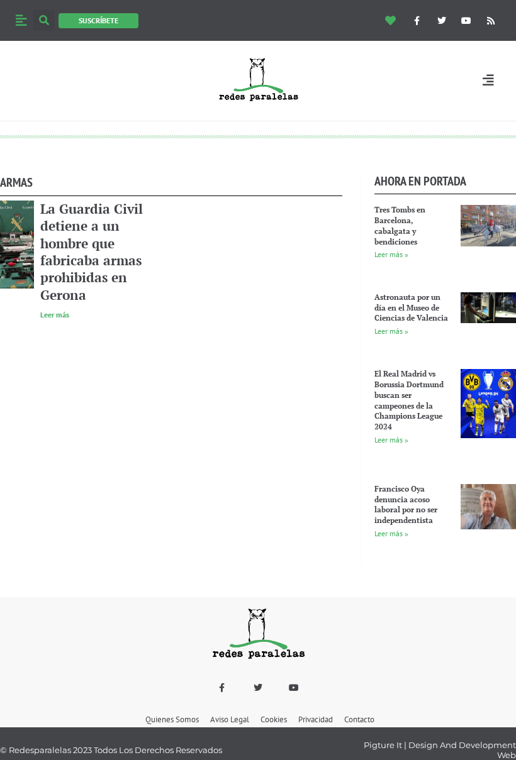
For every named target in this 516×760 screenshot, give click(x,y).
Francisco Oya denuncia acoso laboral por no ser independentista (405, 504)
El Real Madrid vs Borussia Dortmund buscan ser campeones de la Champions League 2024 (409, 400)
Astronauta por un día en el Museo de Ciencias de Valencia (411, 307)
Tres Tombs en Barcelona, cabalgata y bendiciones (399, 225)
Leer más (54, 314)
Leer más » (391, 254)
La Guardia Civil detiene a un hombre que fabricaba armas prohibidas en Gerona (91, 251)
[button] (21, 20)
